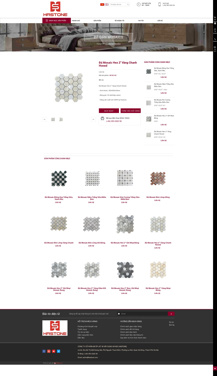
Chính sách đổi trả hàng (129, 329)
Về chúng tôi (119, 20)
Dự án (171, 322)
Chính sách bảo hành (128, 332)
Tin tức (141, 20)
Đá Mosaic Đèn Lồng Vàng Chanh (58, 243)
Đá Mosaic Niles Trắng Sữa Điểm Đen (92, 198)
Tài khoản (215, 32)
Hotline (215, 41)
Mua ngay (108, 111)
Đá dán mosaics (114, 44)
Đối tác (172, 325)
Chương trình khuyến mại (87, 326)
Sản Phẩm (97, 20)
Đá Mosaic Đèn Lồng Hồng (158, 197)
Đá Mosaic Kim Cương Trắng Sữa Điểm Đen (162, 101)
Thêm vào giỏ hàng (130, 111)
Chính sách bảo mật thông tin (131, 335)
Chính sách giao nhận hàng (131, 326)
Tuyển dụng (82, 329)
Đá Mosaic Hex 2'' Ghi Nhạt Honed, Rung (58, 289)
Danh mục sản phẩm (57, 20)
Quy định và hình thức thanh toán (133, 338)
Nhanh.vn (59, 363)
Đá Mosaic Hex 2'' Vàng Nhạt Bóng (158, 289)
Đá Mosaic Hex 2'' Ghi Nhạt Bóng (125, 243)
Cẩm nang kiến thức (85, 335)
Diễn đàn (81, 338)
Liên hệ (160, 20)
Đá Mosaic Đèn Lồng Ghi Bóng (92, 243)
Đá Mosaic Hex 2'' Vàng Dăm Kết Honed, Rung (92, 289)
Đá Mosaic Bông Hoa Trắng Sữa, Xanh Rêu (164, 69)
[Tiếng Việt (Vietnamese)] (102, 4)
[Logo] (55, 9)
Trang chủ (76, 20)
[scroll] (215, 368)
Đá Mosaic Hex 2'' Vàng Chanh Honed (162, 132)
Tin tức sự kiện (83, 332)
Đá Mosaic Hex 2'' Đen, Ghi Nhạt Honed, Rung (125, 289)
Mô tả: (101, 80)
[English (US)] (106, 4)
